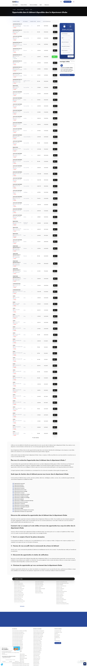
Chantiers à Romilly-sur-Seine (18, 583)
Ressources (47, 4)
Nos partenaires (56, 636)
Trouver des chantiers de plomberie (17, 637)
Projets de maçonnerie (36, 658)
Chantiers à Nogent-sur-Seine (18, 590)
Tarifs (41, 4)
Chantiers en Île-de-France (60, 592)
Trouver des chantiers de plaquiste (17, 641)
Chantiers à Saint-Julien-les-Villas (19, 588)
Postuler (54, 56)
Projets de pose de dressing (37, 645)
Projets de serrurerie (36, 663)
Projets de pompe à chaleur (37, 648)
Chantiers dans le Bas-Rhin (39, 583)
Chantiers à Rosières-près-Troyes (19, 594)
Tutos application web (57, 630)
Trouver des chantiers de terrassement (18, 632)
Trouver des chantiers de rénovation (17, 639)
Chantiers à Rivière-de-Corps (18, 599)
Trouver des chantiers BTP (16, 652)
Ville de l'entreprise (64, 50)
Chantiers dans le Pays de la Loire (61, 602)
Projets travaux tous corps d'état (38, 636)
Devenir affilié (57, 643)
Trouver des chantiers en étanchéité (17, 644)
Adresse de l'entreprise (65, 42)
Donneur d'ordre (24, 4)
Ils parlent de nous (57, 637)
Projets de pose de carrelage (37, 639)
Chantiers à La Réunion (59, 594)
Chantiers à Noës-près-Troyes (18, 596)
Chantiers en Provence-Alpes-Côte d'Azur (62, 603)
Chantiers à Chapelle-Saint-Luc (18, 584)
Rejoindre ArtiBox (67, 1)
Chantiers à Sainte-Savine (18, 587)
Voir (54, 25)
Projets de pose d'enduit (37, 640)
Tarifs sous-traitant (57, 640)
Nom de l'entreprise (64, 33)
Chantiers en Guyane (59, 590)
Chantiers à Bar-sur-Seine (17, 598)
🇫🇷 (73, 1)
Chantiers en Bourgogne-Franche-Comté (62, 583)
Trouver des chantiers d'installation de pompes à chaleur (20, 665)
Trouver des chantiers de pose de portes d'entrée (19, 658)
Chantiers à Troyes (17, 581)
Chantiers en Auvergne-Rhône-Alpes (61, 581)
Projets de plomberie (36, 659)
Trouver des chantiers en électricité (17, 643)
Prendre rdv (56, 633)
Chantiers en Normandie (60, 598)
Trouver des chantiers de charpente (17, 645)
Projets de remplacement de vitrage (38, 632)
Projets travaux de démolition (37, 637)
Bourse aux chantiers (33, 4)
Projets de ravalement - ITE (37, 644)
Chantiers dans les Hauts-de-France (61, 591)
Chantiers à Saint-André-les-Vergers (19, 585)
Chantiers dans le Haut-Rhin (39, 584)
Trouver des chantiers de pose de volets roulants (19, 655)
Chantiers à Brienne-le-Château (18, 602)
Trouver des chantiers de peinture (17, 640)
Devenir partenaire (57, 634)
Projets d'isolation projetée (37, 641)
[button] (72, 62)
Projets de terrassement (36, 651)
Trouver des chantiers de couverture (17, 647)
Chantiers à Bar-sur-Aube (17, 591)
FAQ (55, 639)
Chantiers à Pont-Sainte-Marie (18, 592)
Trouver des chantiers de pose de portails (18, 656)
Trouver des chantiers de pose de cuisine (18, 633)
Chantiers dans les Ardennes (39, 581)
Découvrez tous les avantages (65, 75)
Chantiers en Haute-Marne (39, 585)
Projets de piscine (36, 665)
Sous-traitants (15, 4)
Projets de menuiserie (36, 654)
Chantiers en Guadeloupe (60, 588)
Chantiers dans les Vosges (39, 592)
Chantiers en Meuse (38, 590)
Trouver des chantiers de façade (17, 651)
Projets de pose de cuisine (37, 647)
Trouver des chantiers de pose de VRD (18, 659)
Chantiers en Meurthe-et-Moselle (40, 588)
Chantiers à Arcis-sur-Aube (18, 603)
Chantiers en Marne (38, 587)
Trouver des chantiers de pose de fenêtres (18, 654)
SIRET (63, 37)
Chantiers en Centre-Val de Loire (61, 585)
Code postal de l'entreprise (66, 46)
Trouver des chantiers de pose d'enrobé (18, 662)
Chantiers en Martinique (59, 595)
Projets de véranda (36, 662)
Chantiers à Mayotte (59, 596)
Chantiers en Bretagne (59, 584)
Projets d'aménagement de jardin (38, 633)
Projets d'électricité (36, 655)
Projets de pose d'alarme (37, 652)
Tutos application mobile (58, 632)
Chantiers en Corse (59, 587)
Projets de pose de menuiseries (38, 634)
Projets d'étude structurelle (37, 643)
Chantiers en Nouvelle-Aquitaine (61, 599)
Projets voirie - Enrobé (36, 656)
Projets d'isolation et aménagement (38, 630)
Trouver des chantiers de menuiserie (17, 636)
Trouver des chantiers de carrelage (17, 648)
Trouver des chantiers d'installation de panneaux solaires (20, 663)
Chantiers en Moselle (38, 591)
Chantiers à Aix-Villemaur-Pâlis (18, 595)
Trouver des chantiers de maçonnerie (17, 634)
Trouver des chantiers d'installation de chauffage (19, 630)
